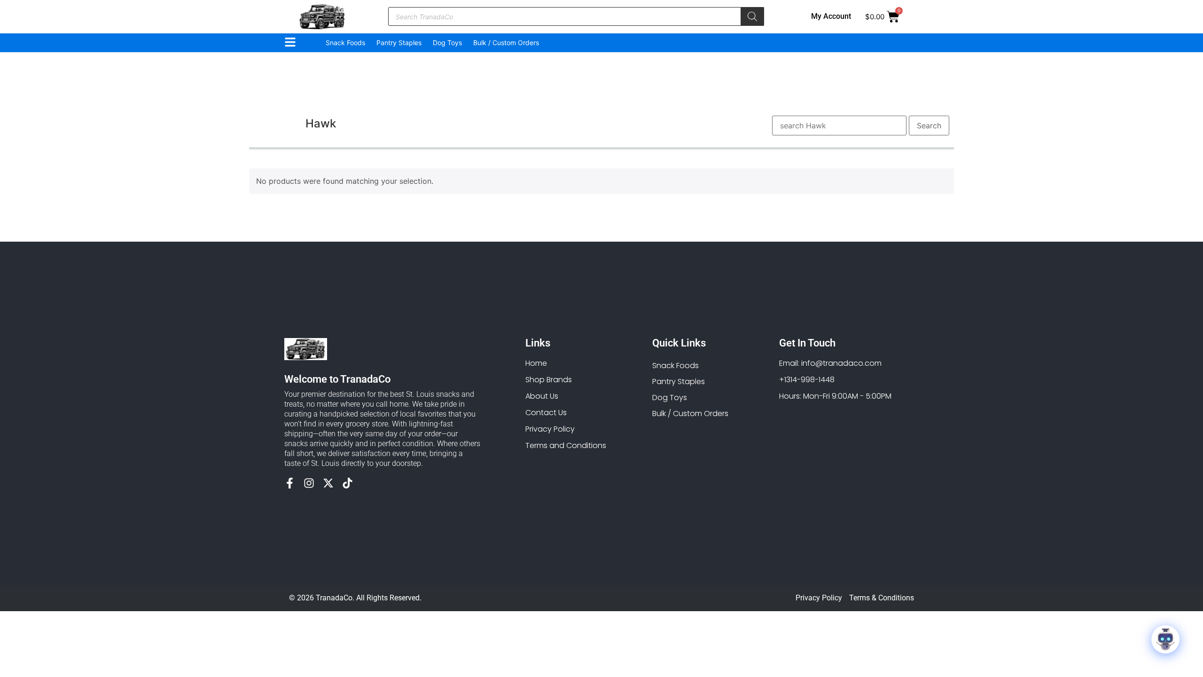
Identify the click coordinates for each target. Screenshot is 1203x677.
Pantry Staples (399, 43)
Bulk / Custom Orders (506, 43)
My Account (831, 16)
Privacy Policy (819, 597)
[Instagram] (309, 483)
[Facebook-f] (289, 483)
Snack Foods (345, 43)
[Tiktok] (347, 483)
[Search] (752, 16)
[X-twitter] (328, 483)
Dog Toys (447, 43)
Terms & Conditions (881, 597)
